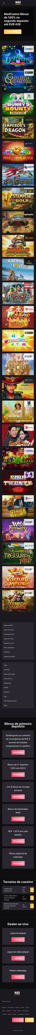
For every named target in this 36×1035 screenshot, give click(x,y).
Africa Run (18, 508)
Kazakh (4, 1014)
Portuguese (10, 1007)
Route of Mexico (18, 390)
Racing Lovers (18, 272)
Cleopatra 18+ (18, 414)
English (4, 1007)
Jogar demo (18, 54)
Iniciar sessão (12, 32)
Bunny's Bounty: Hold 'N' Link (18, 106)
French (14, 1010)
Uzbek (27, 1007)
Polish (4, 1010)
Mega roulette (8, 625)
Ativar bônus (18, 752)
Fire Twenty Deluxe (18, 485)
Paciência (7, 652)
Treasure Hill (18, 556)
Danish (14, 1014)
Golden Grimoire (18, 83)
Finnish (27, 1014)
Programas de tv (9, 634)
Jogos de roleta (9, 630)
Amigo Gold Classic (18, 248)
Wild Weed (18, 461)
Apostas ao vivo (9, 643)
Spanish (9, 1010)
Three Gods (18, 319)
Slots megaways (9, 647)
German (17, 1007)
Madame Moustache (18, 225)
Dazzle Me (18, 343)
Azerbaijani (25, 1010)
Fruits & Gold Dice (18, 154)
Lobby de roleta (9, 639)
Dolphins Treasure (18, 59)
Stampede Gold (18, 201)
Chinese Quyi (18, 437)
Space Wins (18, 296)
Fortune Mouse (18, 579)
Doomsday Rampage (18, 603)
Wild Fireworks (18, 532)
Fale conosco (6, 1001)
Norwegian (20, 1014)
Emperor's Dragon (18, 130)
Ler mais (18, 939)
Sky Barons (18, 177)
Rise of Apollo (18, 367)
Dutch (19, 1010)
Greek (22, 1007)
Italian (9, 1014)
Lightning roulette (9, 656)
